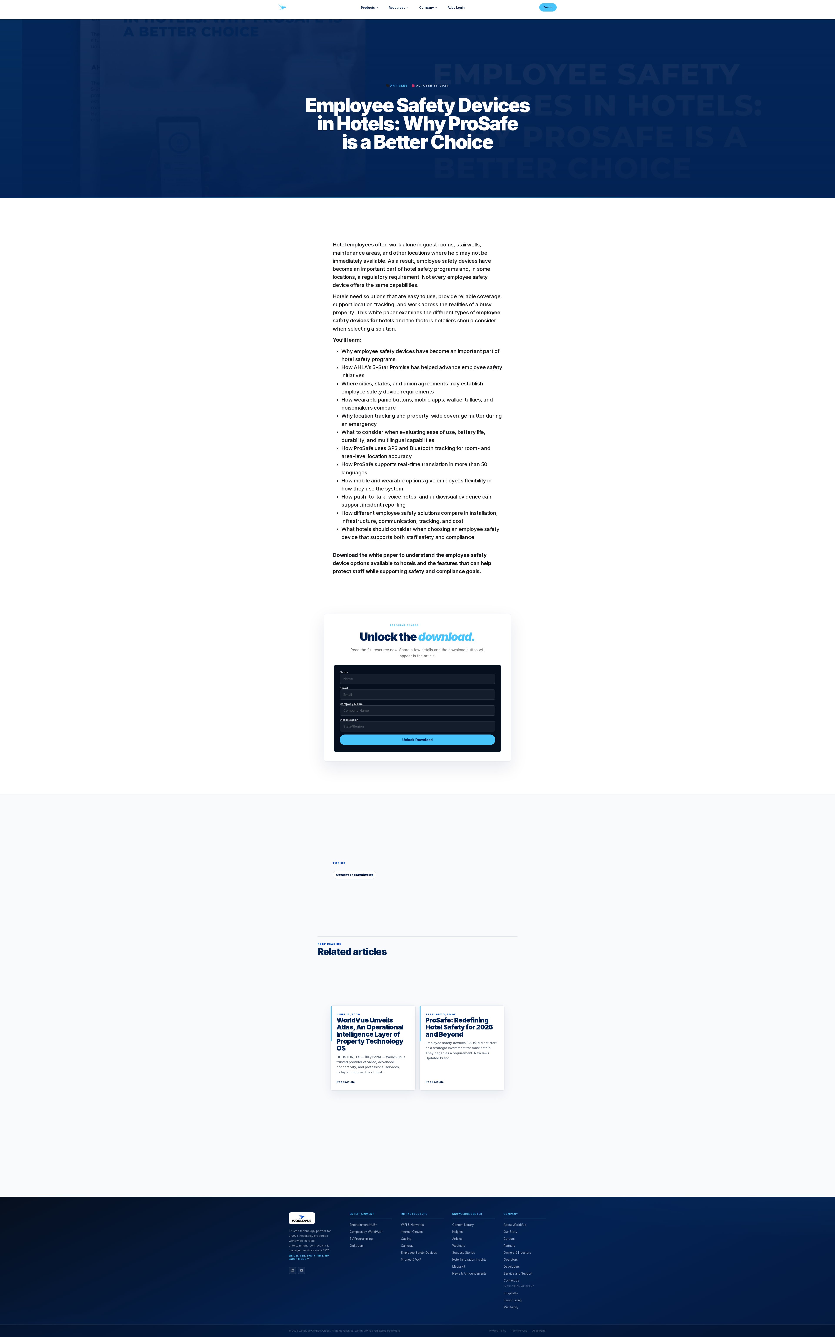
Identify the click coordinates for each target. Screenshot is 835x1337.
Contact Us (511, 1280)
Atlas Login (456, 7)
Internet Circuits (412, 1231)
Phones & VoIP (411, 1259)
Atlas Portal (539, 1330)
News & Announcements (469, 1273)
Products (368, 7)
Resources (397, 7)
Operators (511, 1259)
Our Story (510, 1231)
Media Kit (458, 1266)
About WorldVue (515, 1225)
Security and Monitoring (354, 874)
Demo (548, 7)
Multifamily (511, 1307)
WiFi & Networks (412, 1225)
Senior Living (513, 1300)
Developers (512, 1266)
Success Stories (463, 1252)
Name (344, 672)
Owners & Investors (517, 1252)
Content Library (463, 1225)
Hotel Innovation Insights (469, 1259)
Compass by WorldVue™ (366, 1231)
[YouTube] (301, 1270)
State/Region (349, 720)
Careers (509, 1238)
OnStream (357, 1245)
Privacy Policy (497, 1330)
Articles (398, 85)
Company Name (351, 704)
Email (344, 688)
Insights (457, 1231)
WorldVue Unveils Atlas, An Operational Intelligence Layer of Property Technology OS (370, 1034)
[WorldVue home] (282, 7)
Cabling (406, 1238)
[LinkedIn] (292, 1270)
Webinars (458, 1245)
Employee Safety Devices (419, 1252)
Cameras (407, 1245)
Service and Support (518, 1273)
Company (426, 7)
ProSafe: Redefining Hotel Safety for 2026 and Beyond (459, 1027)
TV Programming (361, 1238)
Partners (509, 1245)
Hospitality (511, 1293)
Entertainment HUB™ (363, 1225)
